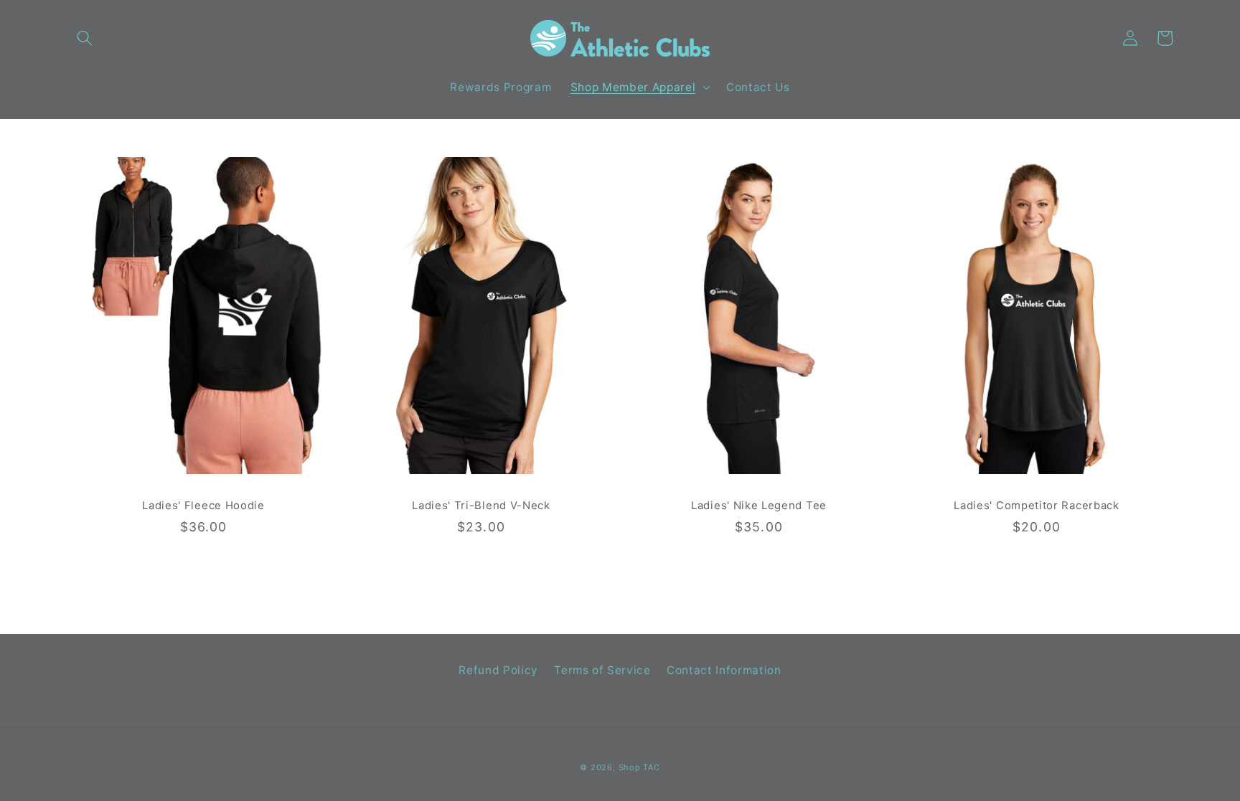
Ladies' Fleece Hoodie (203, 505)
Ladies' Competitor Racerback (1036, 505)
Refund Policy (498, 670)
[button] (84, 38)
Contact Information (724, 670)
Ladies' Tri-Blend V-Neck (481, 505)
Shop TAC (639, 767)
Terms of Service (602, 670)
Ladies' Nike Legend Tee (759, 505)
